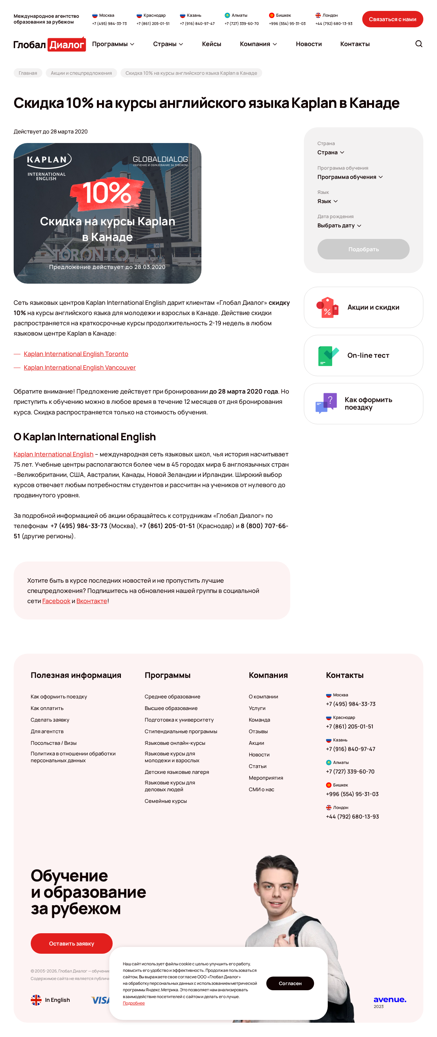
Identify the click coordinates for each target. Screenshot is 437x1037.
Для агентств (47, 731)
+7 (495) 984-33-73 (109, 23)
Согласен (290, 983)
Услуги (257, 708)
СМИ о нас (261, 789)
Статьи (258, 766)
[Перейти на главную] (50, 44)
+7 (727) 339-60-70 (242, 23)
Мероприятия (266, 778)
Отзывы (258, 731)
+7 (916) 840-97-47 (197, 23)
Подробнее (134, 1003)
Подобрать (364, 249)
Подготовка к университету (179, 719)
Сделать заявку (50, 719)
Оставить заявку (71, 943)
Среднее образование (172, 696)
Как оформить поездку (59, 696)
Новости (259, 754)
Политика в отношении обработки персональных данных (73, 757)
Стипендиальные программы (181, 731)
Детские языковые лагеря (177, 772)
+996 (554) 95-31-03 (287, 23)
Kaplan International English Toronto (76, 354)
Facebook (56, 601)
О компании (263, 696)
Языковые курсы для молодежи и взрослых (172, 757)
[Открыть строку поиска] (419, 43)
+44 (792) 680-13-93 (333, 23)
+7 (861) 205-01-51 (153, 23)
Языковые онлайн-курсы (175, 743)
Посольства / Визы (53, 743)
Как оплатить (47, 708)
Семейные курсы (166, 801)
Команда (259, 719)
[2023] (390, 1000)
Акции (256, 743)
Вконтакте (91, 601)
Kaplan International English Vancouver (80, 367)
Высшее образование (171, 708)
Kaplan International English (54, 454)
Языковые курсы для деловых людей (170, 786)
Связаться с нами (393, 19)
